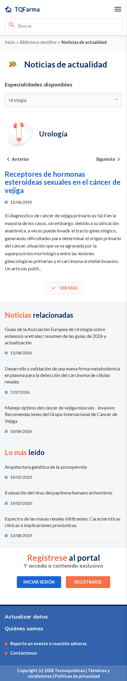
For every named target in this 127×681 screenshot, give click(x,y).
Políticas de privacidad (77, 676)
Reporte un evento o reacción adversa (48, 643)
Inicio (10, 42)
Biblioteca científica (38, 42)
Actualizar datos (26, 616)
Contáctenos (23, 653)
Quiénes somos (24, 628)
